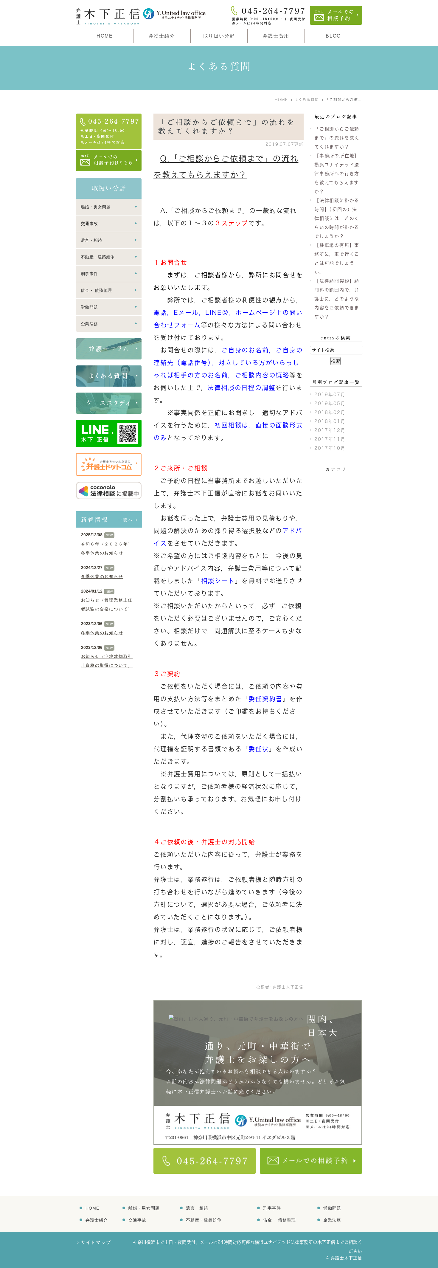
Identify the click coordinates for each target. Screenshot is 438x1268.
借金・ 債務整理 (96, 290)
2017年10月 (329, 448)
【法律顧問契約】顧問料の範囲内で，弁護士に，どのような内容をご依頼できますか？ (336, 299)
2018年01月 (329, 421)
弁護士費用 (276, 35)
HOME (105, 35)
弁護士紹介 (97, 1220)
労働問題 (89, 307)
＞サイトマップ (93, 1242)
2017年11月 (329, 439)
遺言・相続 (91, 240)
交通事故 (89, 223)
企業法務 (89, 323)
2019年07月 (329, 394)
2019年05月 (329, 403)
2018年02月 (329, 412)
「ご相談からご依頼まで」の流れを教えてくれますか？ (336, 138)
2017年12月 (329, 430)
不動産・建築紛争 (98, 257)
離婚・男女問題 (96, 206)
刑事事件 (89, 273)
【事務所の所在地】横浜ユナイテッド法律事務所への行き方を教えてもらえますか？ (336, 174)
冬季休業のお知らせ (102, 576)
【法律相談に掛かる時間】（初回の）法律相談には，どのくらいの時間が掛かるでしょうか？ (336, 218)
